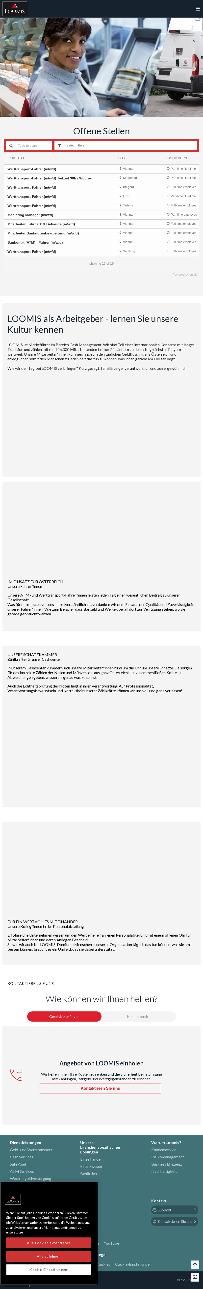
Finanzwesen (91, 1166)
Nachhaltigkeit (164, 1171)
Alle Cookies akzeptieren (48, 1243)
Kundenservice (163, 1149)
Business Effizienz (166, 1164)
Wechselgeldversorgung (30, 1178)
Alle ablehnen (49, 1256)
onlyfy (193, 274)
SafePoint (18, 1164)
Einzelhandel (91, 1159)
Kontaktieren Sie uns (100, 1088)
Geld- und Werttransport (31, 1149)
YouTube (111, 1243)
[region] (49, 1233)
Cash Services (21, 1156)
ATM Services (22, 1171)
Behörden (88, 1173)
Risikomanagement (167, 1156)
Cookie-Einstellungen (133, 1264)
